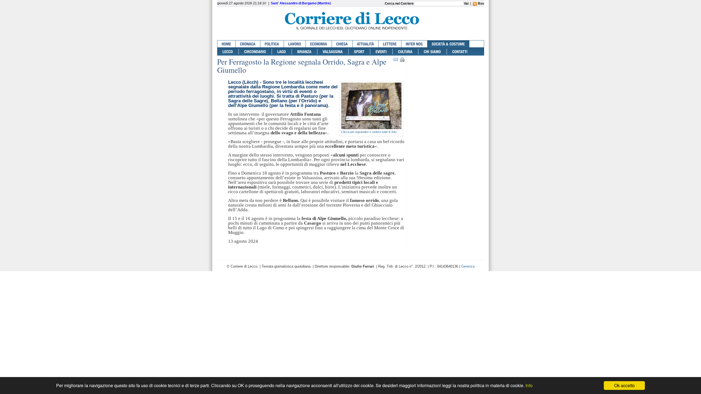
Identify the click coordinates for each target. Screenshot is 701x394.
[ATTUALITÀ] (366, 43)
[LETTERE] (390, 43)
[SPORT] (359, 51)
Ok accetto (624, 385)
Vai (466, 3)
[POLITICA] (272, 43)
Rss (480, 3)
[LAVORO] (295, 43)
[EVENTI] (381, 51)
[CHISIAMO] (432, 51)
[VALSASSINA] (333, 51)
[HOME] (226, 43)
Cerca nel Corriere (400, 3)
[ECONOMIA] (319, 43)
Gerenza (468, 266)
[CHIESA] (342, 43)
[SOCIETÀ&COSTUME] (448, 43)
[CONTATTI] (460, 51)
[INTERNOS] (414, 43)
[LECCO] (228, 51)
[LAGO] (282, 51)
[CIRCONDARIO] (255, 51)
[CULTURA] (405, 51)
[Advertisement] (447, 78)
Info (529, 385)
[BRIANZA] (304, 51)
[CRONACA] (248, 43)
